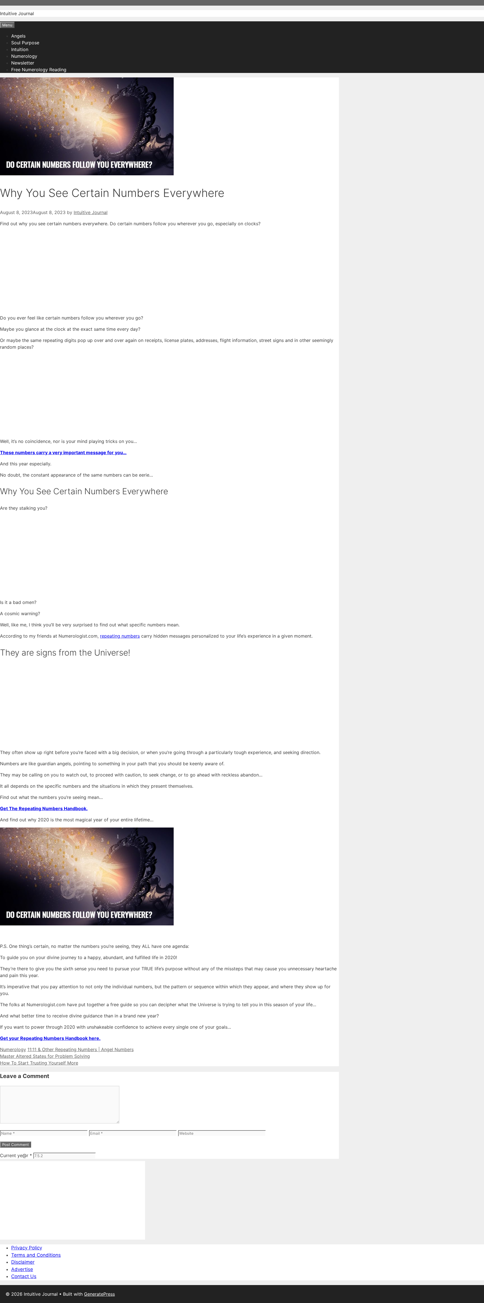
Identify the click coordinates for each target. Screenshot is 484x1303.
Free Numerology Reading (38, 69)
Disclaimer (22, 1262)
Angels (18, 36)
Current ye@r (16, 1155)
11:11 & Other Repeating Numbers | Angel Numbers (80, 1049)
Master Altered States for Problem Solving (45, 1056)
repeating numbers (120, 636)
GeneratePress (99, 1294)
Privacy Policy (26, 1248)
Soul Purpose (25, 42)
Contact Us (23, 1276)
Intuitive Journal (17, 13)
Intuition (19, 49)
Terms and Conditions (36, 1255)
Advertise (22, 1269)
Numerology (24, 56)
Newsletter (22, 63)
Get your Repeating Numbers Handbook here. (50, 1038)
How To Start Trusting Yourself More (39, 1063)
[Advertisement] (168, 270)
